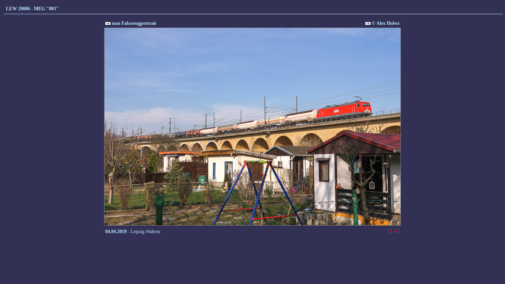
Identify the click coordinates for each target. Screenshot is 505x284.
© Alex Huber (385, 23)
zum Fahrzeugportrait (133, 23)
